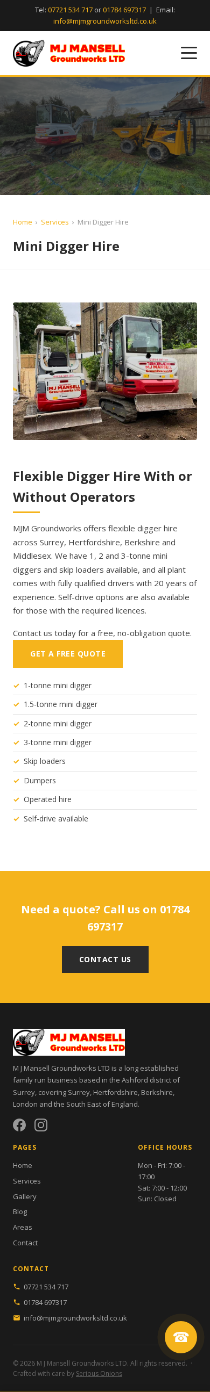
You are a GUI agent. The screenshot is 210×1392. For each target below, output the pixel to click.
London (25, 1104)
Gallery (25, 1196)
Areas (22, 1227)
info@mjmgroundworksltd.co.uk (105, 21)
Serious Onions (99, 1373)
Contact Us (105, 959)
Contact (25, 1242)
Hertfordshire (115, 1092)
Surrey (79, 1092)
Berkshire (157, 1092)
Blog (20, 1211)
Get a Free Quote (68, 653)
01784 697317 (124, 10)
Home (22, 222)
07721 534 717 (70, 10)
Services (55, 222)
